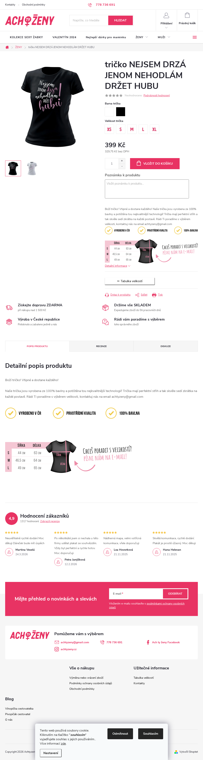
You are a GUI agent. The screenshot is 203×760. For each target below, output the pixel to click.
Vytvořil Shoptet (188, 752)
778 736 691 (114, 642)
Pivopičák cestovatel (17, 714)
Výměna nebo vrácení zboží (86, 678)
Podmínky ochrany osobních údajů (90, 683)
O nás (8, 720)
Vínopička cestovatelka (19, 709)
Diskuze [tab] (166, 346)
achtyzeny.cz (69, 649)
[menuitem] (26, 37)
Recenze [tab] (101, 346)
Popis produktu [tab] (37, 346)
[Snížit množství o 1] (122, 166)
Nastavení (50, 753)
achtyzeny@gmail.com (75, 642)
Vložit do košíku (158, 163)
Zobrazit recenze (50, 521)
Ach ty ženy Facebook (166, 642)
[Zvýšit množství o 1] (122, 161)
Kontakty (10, 5)
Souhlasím (150, 734)
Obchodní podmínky (33, 5)
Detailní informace (116, 266)
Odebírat (175, 594)
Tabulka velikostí (144, 678)
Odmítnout (120, 734)
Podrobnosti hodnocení (157, 95)
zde (63, 743)
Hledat (120, 20)
